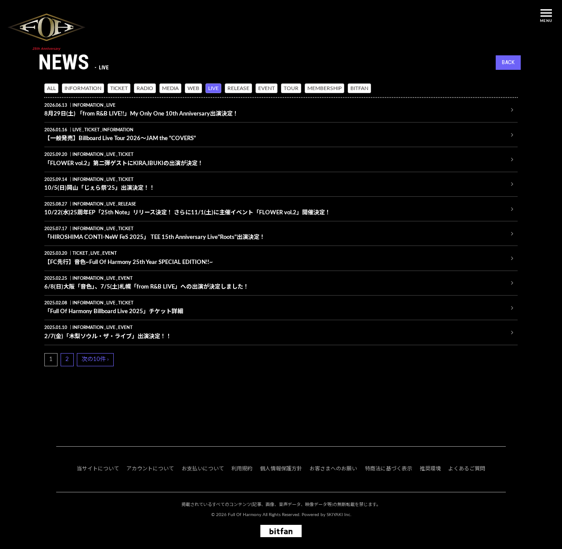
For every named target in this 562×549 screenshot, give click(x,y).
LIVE (213, 88)
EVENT (266, 88)
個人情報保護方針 (281, 468)
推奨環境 (430, 468)
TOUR (291, 88)
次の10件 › (95, 359)
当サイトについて (98, 468)
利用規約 (241, 468)
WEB (193, 88)
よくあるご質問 (466, 468)
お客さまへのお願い (333, 468)
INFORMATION (83, 88)
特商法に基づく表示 (388, 468)
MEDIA (170, 88)
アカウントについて (150, 468)
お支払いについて (203, 468)
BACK (508, 62)
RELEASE (238, 88)
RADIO (145, 88)
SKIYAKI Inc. (339, 515)
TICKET (119, 88)
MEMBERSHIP (324, 88)
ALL (51, 88)
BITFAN (359, 88)
